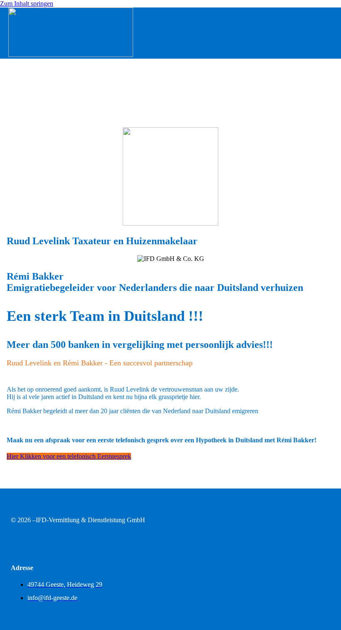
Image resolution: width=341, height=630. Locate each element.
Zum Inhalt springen (26, 3)
